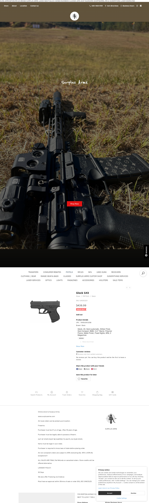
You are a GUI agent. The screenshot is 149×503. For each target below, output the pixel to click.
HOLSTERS (103, 280)
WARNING (81, 338)
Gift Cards (112, 395)
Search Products (36, 395)
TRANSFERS (33, 272)
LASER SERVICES (33, 280)
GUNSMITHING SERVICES (117, 276)
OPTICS (48, 280)
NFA (90, 272)
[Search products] (143, 273)
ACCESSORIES (88, 280)
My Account (51, 395)
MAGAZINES (72, 280)
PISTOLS (69, 272)
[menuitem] (126, 287)
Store (6, 6)
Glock (94, 296)
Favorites (82, 395)
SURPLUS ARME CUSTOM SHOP (89, 276)
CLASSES (67, 276)
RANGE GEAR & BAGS (49, 276)
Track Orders (67, 395)
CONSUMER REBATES (52, 272)
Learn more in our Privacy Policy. (109, 488)
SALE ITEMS (118, 280)
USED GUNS (102, 272)
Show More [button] (80, 346)
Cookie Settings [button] (122, 498)
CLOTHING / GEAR (28, 276)
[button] (83, 379)
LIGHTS (59, 280)
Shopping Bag (97, 395)
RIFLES (80, 272)
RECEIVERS (116, 272)
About (14, 6)
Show (146, 251)
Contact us (34, 6)
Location (23, 6)
